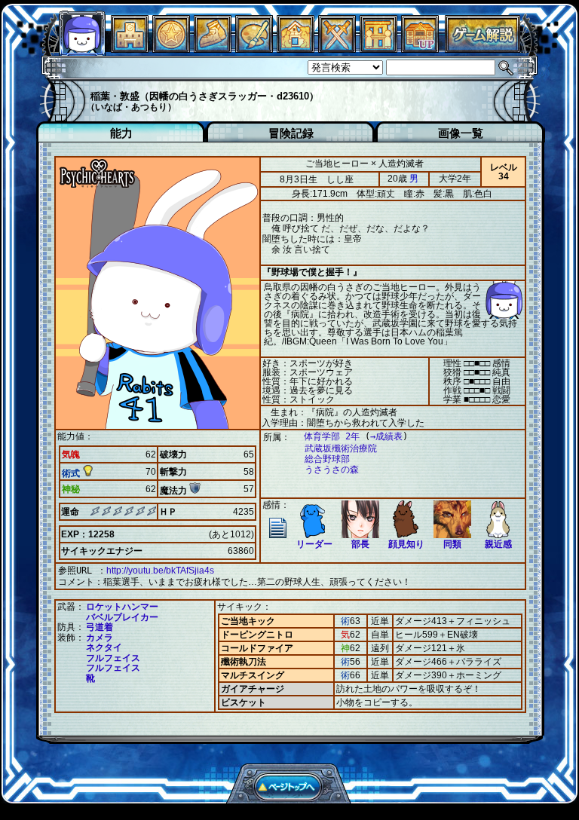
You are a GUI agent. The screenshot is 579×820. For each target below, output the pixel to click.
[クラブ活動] (378, 48)
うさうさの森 (332, 469)
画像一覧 (460, 133)
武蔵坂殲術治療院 (341, 448)
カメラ (99, 637)
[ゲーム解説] (482, 48)
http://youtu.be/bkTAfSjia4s (160, 570)
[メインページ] (130, 48)
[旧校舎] (420, 48)
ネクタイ (104, 647)
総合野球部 (327, 459)
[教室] (212, 48)
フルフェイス (113, 658)
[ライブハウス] (337, 48)
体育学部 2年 (332, 436)
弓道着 (99, 627)
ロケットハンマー (122, 606)
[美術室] (254, 48)
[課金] (171, 48)
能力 (121, 133)
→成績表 (386, 436)
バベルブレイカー (122, 617)
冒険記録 (291, 133)
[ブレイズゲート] (295, 48)
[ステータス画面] (82, 48)
